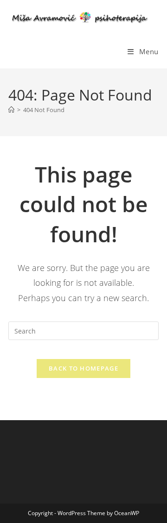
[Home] (11, 110)
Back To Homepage (83, 368)
